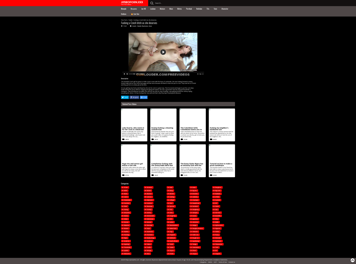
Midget (194, 225)
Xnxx (150, 26)
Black (125, 194)
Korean (126, 222)
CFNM (217, 197)
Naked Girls (173, 228)
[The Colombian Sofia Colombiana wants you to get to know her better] (193, 117)
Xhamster (224, 8)
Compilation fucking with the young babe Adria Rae (162, 164)
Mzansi (126, 228)
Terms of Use (223, 262)
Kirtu (216, 219)
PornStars (150, 235)
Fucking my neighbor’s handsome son (219, 129)
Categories (203, 262)
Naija (148, 228)
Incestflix (217, 216)
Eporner (172, 206)
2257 (215, 262)
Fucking (149, 209)
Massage (149, 225)
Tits (208, 8)
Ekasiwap (149, 206)
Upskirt (126, 250)
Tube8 (130, 20)
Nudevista (150, 231)
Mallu (216, 222)
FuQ (171, 209)
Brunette (195, 194)
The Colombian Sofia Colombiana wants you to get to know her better (191, 129)
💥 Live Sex (135, 14)
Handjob (194, 213)
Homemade (150, 216)
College (172, 200)
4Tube (126, 187)
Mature (162, 8)
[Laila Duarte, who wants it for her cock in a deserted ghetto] (134, 117)
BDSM (149, 190)
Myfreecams (219, 225)
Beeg (171, 190)
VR (216, 250)
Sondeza (149, 241)
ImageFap (173, 216)
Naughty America (197, 228)
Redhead (172, 238)
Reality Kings (150, 238)
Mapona (126, 225)
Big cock (217, 190)
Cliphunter (150, 200)
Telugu (194, 244)
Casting (172, 197)
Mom (171, 8)
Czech (134, 26)
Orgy (171, 231)
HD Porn (217, 213)
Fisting (126, 209)
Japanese (195, 219)
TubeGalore (195, 247)
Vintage (149, 250)
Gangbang (195, 209)
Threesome (218, 244)
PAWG (217, 231)
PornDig (126, 235)
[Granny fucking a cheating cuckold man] (163, 117)
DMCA (210, 262)
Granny (149, 213)
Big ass (194, 190)
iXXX (171, 219)
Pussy (217, 235)
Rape (125, 238)
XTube (171, 254)
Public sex (195, 235)
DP (216, 203)
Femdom (195, 206)
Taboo (149, 244)
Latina (171, 222)
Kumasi (149, 222)
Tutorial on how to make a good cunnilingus (221, 164)
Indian (126, 219)
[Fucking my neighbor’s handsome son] (222, 117)
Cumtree (149, 203)
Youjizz (194, 254)
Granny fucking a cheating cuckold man (162, 129)
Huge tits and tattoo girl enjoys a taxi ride (132, 164)
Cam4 (125, 197)
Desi (171, 203)
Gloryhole (127, 213)
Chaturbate (127, 200)
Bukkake (217, 194)
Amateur (149, 187)
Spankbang (195, 241)
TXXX (216, 247)
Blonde (172, 194)
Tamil (171, 244)
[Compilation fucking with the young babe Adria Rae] (163, 153)
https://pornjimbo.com (132, 260)
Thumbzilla (127, 247)
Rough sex (195, 238)
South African (174, 241)
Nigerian (217, 228)
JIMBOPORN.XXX (132, 2)
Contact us (232, 262)
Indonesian (150, 219)
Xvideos (123, 14)
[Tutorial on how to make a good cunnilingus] (222, 153)
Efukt (125, 206)
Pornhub (189, 8)
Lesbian (152, 8)
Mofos (179, 8)
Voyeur (172, 250)
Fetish (217, 206)
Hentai (126, 216)
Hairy (171, 213)
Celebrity (195, 197)
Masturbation (174, 225)
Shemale (217, 238)
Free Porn (124, 20)
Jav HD (143, 8)
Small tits (126, 241)
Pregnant (172, 235)
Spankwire (218, 241)
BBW (125, 190)
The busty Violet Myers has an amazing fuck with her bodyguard (192, 165)
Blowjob (123, 8)
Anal (171, 187)
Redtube (199, 8)
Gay (216, 209)
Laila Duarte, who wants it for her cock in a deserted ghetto (133, 129)
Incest (194, 216)
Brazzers (134, 8)
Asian (194, 187)
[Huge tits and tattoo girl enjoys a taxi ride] (134, 153)
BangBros (218, 187)
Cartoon (149, 197)
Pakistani (195, 231)
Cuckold (217, 200)
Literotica (195, 222)
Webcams (127, 254)
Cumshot (126, 203)
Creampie (195, 200)
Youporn (217, 254)
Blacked (149, 194)
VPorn (194, 250)
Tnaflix (149, 247)
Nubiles (126, 231)
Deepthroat (195, 203)
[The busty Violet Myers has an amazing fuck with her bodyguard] (193, 153)
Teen (215, 8)
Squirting (126, 244)
